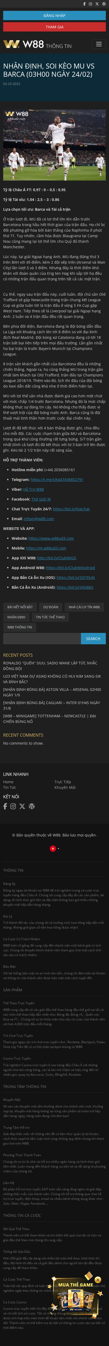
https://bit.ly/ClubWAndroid (70, 567)
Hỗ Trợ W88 (33, 489)
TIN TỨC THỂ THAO (50, 617)
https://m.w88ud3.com (46, 548)
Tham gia (54, 26)
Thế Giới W (41, 499)
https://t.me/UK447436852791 (57, 479)
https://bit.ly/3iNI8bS (75, 587)
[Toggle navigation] (99, 44)
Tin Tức (9, 787)
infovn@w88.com (39, 518)
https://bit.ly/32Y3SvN (76, 577)
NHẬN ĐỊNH (16, 617)
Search (93, 638)
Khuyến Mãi (65, 787)
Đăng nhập (54, 15)
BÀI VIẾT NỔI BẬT (20, 607)
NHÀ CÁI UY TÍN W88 (84, 607)
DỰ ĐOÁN (50, 607)
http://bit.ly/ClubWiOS (56, 557)
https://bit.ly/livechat (71, 508)
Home (8, 781)
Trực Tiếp (62, 781)
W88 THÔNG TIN (19, 627)
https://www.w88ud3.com (51, 538)
